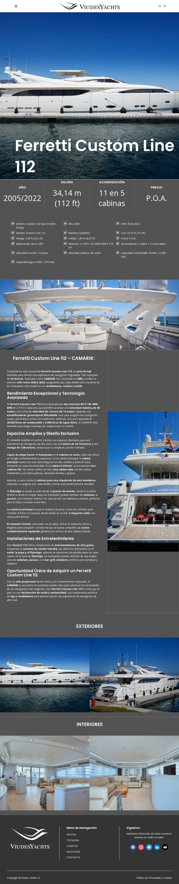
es (159, 6)
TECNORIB (73, 840)
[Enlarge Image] (45, 675)
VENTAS (71, 834)
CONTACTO (73, 857)
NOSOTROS (73, 851)
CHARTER (72, 846)
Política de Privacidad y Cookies (154, 877)
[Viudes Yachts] (89, 6)
